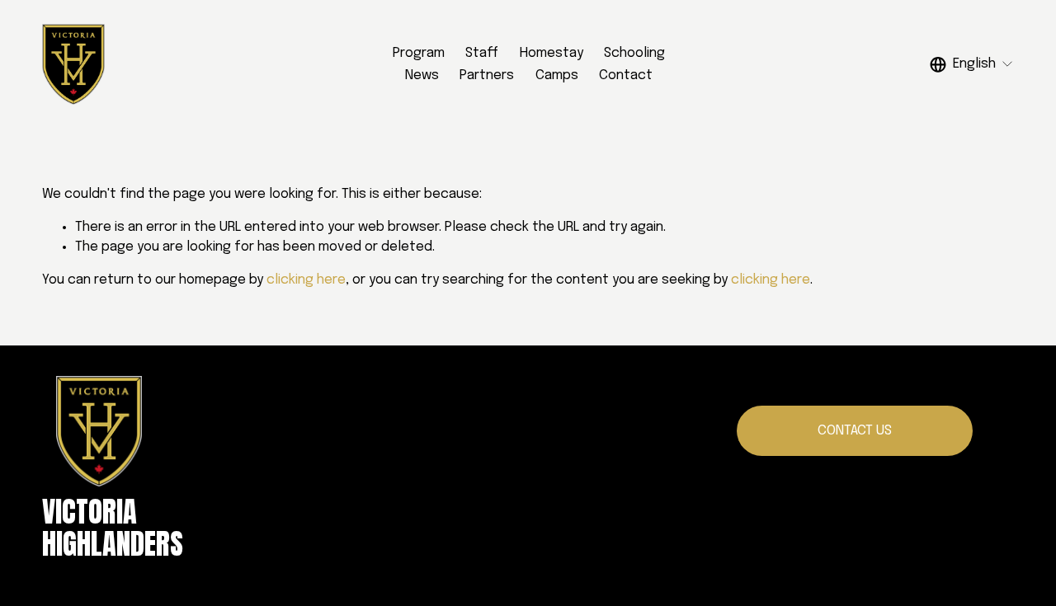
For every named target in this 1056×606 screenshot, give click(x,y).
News (422, 75)
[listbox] (972, 65)
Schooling (634, 53)
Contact (626, 75)
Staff (481, 53)
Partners (487, 75)
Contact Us (855, 431)
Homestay (551, 53)
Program (419, 53)
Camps (556, 75)
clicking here (306, 280)
